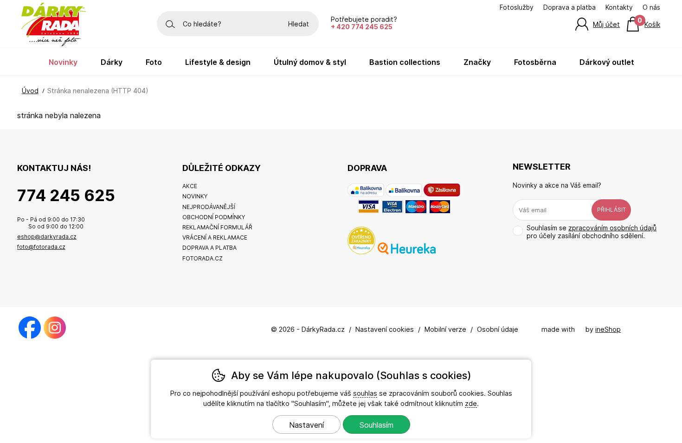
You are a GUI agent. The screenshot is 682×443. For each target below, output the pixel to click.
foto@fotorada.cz (41, 246)
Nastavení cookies (384, 329)
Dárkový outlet (606, 62)
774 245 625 (66, 195)
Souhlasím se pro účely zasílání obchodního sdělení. (591, 232)
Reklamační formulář (217, 227)
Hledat (298, 24)
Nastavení (306, 425)
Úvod (30, 91)
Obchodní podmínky (213, 217)
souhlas (365, 393)
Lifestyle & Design (218, 62)
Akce (189, 186)
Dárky (111, 62)
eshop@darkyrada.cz (47, 236)
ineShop (608, 329)
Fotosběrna (535, 62)
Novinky (63, 62)
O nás (651, 7)
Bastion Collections (404, 62)
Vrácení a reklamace (214, 237)
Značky (477, 62)
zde (471, 403)
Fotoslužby (517, 7)
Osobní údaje (497, 329)
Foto (154, 62)
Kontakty (619, 7)
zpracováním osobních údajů (612, 228)
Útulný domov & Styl (310, 62)
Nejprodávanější (208, 206)
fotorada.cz (202, 258)
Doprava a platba (569, 7)
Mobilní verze (445, 329)
